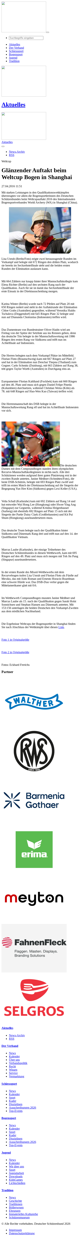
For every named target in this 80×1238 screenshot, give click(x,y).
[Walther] (34, 725)
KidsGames (16, 1179)
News (12, 1053)
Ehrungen (14, 1210)
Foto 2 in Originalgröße (15, 652)
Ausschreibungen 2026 (22, 1107)
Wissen (13, 1069)
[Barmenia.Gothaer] (34, 823)
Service (13, 1073)
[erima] (34, 872)
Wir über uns (16, 1166)
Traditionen (15, 1204)
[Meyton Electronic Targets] (34, 922)
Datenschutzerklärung (22, 1233)
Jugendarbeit (16, 1173)
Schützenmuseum (19, 1217)
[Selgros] (34, 1020)
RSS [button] (11, 155)
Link (61, 627)
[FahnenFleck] (34, 971)
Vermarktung (16, 1076)
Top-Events (16, 1110)
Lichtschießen (17, 1183)
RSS (11, 1038)
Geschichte (15, 1200)
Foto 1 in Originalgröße (15, 639)
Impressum (15, 1230)
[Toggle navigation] (47, 32)
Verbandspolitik (18, 1063)
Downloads (16, 1176)
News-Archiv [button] (17, 151)
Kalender (14, 1056)
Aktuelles (13, 104)
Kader (12, 1100)
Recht (12, 1066)
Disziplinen (15, 1104)
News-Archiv (17, 1035)
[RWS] (34, 774)
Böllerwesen (16, 1207)
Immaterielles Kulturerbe (23, 1214)
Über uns (14, 1059)
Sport (12, 1097)
